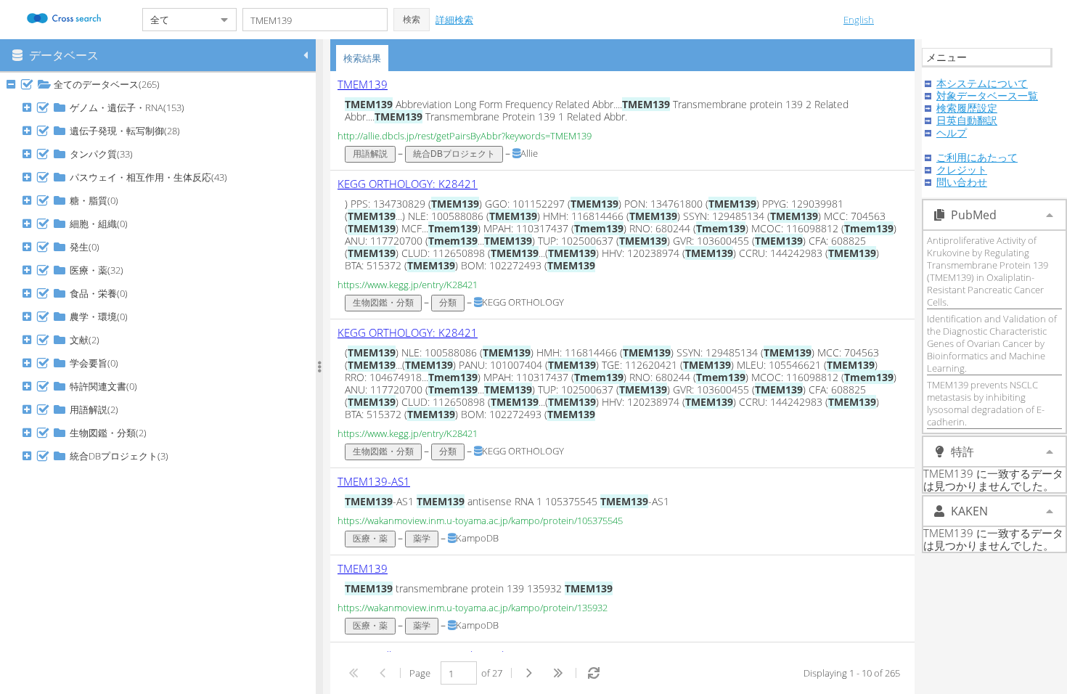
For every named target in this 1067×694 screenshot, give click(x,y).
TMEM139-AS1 (374, 481)
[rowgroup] (161, 383)
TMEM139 (363, 84)
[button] (411, 19)
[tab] (362, 58)
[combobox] (178, 19)
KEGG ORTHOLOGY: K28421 (408, 183)
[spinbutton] (458, 673)
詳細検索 (454, 19)
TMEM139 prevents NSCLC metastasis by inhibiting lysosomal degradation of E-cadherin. (985, 403)
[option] (622, 121)
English (858, 19)
